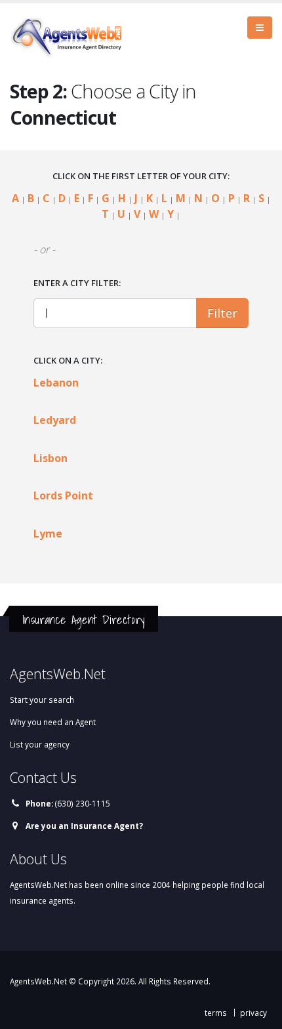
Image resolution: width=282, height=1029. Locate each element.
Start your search (42, 699)
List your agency (40, 744)
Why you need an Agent (53, 722)
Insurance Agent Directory (83, 619)
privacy (253, 1012)
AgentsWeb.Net (38, 981)
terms (216, 1012)
